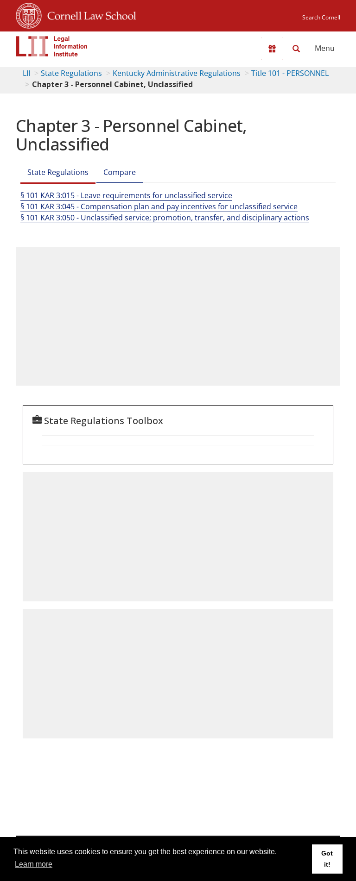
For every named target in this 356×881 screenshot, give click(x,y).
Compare (119, 172)
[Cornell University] (29, 14)
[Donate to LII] (272, 48)
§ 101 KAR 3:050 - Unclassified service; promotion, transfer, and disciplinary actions (164, 217)
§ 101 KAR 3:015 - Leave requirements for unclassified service (126, 195)
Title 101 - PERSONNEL (290, 73)
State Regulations (71, 73)
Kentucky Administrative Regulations (177, 73)
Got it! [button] (327, 859)
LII (26, 73)
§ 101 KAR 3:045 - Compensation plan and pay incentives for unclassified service (159, 206)
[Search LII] (296, 48)
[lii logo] (52, 46)
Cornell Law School (89, 14)
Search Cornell (321, 17)
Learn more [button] (33, 864)
